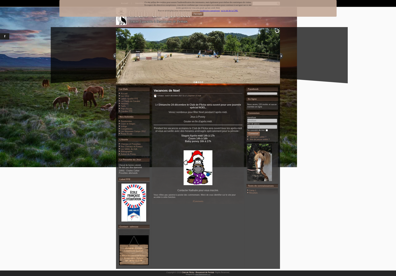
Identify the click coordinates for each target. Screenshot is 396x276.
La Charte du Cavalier (130, 101)
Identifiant (251, 117)
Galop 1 (252, 190)
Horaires (124, 103)
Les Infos (125, 96)
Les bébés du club (129, 149)
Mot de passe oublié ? (260, 139)
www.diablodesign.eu (202, 274)
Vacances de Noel (167, 90)
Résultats (253, 193)
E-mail (198, 96)
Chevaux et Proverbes (131, 144)
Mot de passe (253, 124)
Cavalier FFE (127, 111)
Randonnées (126, 121)
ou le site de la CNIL (229, 10)
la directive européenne (210, 10)
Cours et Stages (128, 124)
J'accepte (197, 14)
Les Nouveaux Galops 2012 (133, 131)
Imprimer (191, 96)
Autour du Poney (128, 154)
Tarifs (123, 106)
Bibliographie (126, 151)
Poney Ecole (126, 134)
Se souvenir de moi (256, 130)
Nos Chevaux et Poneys (132, 146)
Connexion (253, 134)
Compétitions (127, 129)
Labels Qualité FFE (129, 99)
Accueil (124, 93)
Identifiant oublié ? (258, 137)
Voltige (124, 126)
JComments (198, 201)
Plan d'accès (126, 109)
